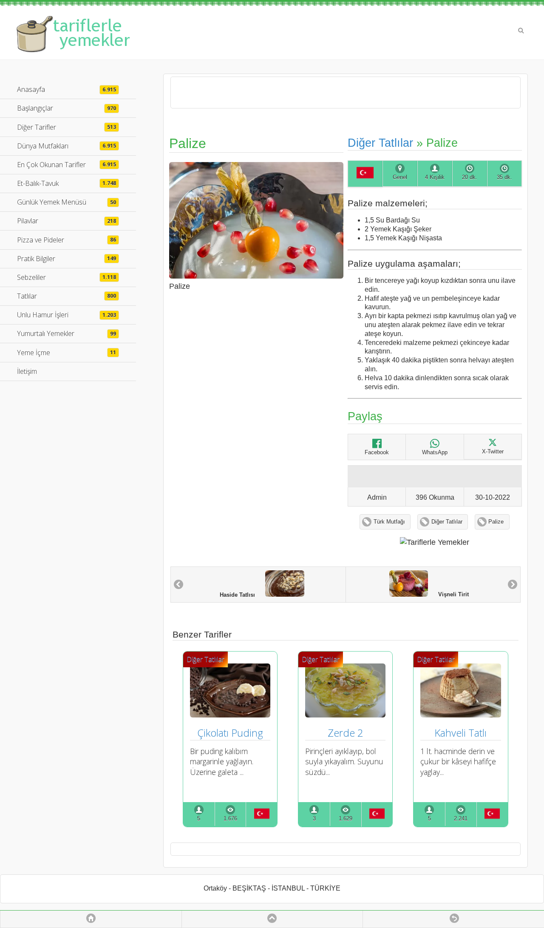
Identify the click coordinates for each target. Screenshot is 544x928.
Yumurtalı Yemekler (66, 333)
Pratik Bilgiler (66, 258)
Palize (496, 522)
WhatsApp (435, 452)
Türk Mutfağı (389, 522)
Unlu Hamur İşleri (66, 314)
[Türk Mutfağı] (365, 174)
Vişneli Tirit (448, 595)
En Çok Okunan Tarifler (66, 164)
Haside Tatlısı (242, 595)
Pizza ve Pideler (66, 240)
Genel (400, 177)
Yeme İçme (66, 352)
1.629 (345, 819)
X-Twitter (493, 452)
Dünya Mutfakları (66, 146)
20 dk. (469, 177)
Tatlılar (66, 296)
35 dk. (504, 177)
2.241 (461, 819)
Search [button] (521, 30)
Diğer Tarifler (66, 127)
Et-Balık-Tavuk (66, 183)
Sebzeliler (66, 277)
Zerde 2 (345, 733)
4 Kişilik (435, 177)
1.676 (230, 819)
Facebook (377, 452)
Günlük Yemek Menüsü (66, 202)
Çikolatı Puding (230, 733)
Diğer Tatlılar (380, 142)
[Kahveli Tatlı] (460, 714)
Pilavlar (66, 220)
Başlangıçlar (66, 108)
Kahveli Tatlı (460, 733)
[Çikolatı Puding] (230, 714)
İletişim (27, 371)
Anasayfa (66, 89)
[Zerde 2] (345, 714)
